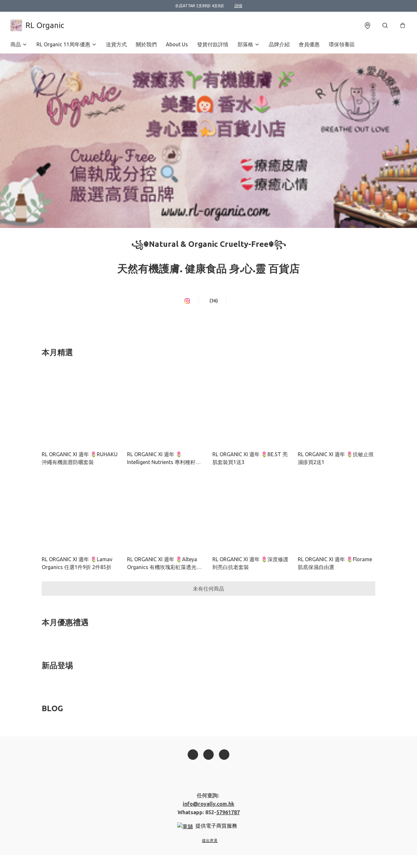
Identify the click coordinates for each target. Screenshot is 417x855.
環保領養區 (342, 44)
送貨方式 (116, 44)
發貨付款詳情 (212, 44)
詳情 (238, 6)
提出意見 (210, 840)
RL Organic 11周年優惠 (63, 44)
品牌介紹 (279, 44)
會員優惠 (309, 44)
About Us (177, 44)
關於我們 (146, 44)
